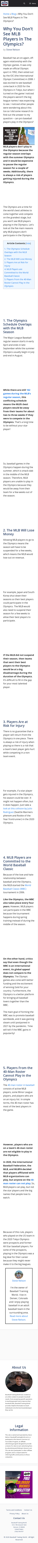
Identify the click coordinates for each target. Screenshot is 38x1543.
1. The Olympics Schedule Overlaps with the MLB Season (17, 252)
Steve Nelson (19, 1280)
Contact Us (28, 1510)
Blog (13, 13)
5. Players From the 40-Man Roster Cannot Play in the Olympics (17, 283)
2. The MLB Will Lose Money (18, 259)
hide (28, 243)
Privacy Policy (15, 1513)
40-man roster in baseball (21, 1085)
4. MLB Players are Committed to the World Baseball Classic (16, 272)
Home (6, 13)
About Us (25, 1513)
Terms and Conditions (14, 1510)
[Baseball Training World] (4, 3)
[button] (24, 3)
